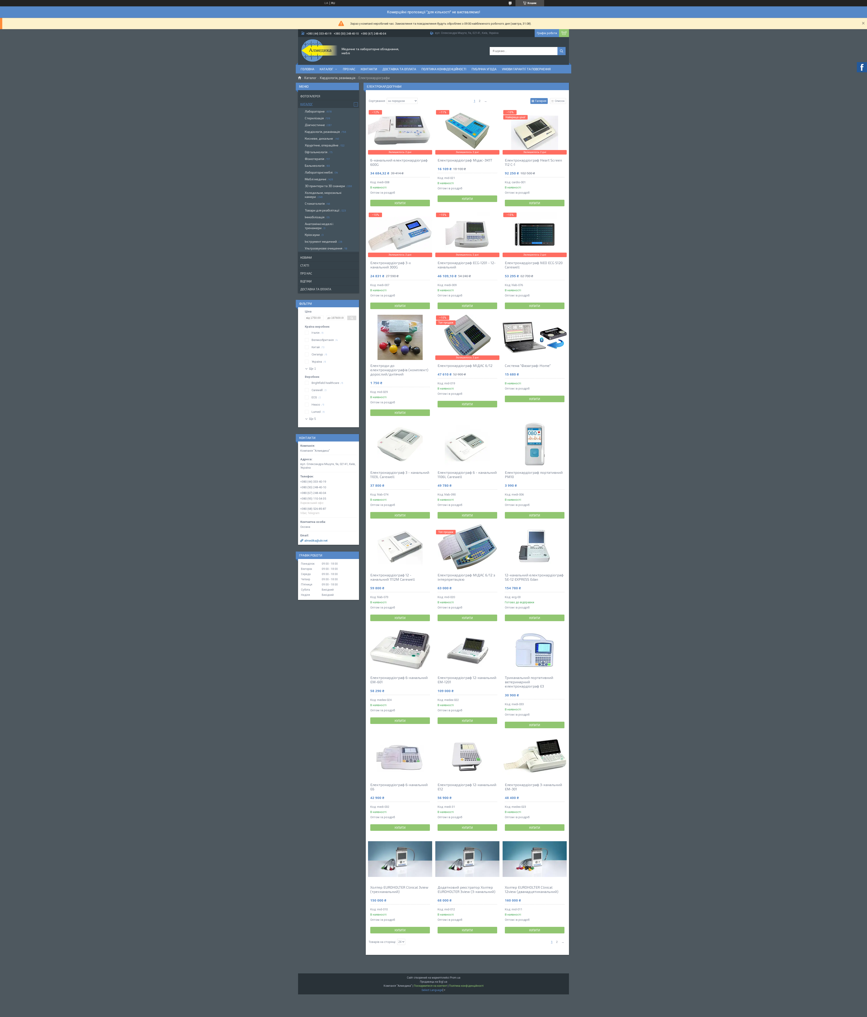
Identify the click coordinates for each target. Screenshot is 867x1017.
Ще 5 (312, 418)
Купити (400, 203)
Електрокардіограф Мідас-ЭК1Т (465, 160)
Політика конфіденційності (444, 69)
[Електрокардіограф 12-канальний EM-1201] (467, 649)
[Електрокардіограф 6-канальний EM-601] (400, 649)
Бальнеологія (314, 165)
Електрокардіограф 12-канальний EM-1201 (467, 679)
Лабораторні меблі (319, 172)
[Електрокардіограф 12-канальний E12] (467, 756)
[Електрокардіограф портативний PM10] (535, 444)
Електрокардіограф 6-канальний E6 (399, 786)
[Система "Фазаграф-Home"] (535, 337)
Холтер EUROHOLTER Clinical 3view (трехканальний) (399, 889)
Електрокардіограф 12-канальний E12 (467, 786)
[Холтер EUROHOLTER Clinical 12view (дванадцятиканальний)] (535, 859)
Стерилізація (314, 118)
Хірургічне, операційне (321, 145)
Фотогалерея (310, 96)
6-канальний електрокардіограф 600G (399, 162)
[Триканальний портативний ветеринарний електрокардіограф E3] (535, 649)
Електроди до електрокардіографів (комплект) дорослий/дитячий (399, 369)
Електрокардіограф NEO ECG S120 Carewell (534, 265)
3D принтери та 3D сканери (325, 186)
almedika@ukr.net (316, 540)
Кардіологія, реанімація (337, 78)
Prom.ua (455, 977)
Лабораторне (315, 111)
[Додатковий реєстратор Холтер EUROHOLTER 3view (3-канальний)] (467, 859)
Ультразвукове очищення (323, 248)
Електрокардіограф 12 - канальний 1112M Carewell (392, 577)
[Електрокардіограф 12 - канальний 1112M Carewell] (400, 546)
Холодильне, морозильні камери (323, 195)
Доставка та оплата (399, 69)
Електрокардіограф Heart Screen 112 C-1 (533, 162)
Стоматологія (315, 203)
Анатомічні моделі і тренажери (319, 226)
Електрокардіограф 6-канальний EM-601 (399, 679)
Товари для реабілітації (322, 210)
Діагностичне (315, 125)
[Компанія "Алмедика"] (319, 50)
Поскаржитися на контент (430, 985)
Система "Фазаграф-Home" (528, 365)
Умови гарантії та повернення (526, 69)
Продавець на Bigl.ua (433, 981)
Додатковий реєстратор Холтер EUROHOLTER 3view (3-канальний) (466, 889)
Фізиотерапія (314, 159)
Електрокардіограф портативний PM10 (534, 474)
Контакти (369, 69)
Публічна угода (484, 69)
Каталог (326, 69)
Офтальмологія (316, 152)
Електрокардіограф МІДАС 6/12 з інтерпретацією (466, 577)
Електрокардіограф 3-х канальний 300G (390, 265)
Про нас (349, 69)
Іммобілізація (314, 217)
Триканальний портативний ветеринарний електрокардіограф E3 (529, 681)
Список (560, 101)
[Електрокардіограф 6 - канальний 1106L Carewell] (467, 444)
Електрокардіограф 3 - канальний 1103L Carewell (399, 474)
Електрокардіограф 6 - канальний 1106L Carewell (467, 474)
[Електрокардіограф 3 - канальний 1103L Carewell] (400, 444)
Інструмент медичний (321, 241)
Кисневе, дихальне (319, 138)
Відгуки (306, 281)
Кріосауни (312, 235)
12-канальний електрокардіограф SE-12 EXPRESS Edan (534, 577)
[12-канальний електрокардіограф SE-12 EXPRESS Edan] (535, 546)
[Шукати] (561, 51)
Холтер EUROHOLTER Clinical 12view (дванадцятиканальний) (531, 889)
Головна (307, 69)
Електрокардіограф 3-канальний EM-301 (533, 786)
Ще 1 (312, 368)
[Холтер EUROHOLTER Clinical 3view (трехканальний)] (400, 859)
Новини (306, 257)
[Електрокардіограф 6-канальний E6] (400, 756)
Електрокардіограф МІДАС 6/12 (465, 365)
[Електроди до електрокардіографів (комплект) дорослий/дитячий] (400, 337)
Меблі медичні (315, 179)
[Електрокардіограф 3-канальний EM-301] (535, 756)
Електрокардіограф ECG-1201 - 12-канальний (467, 265)
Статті (304, 265)
